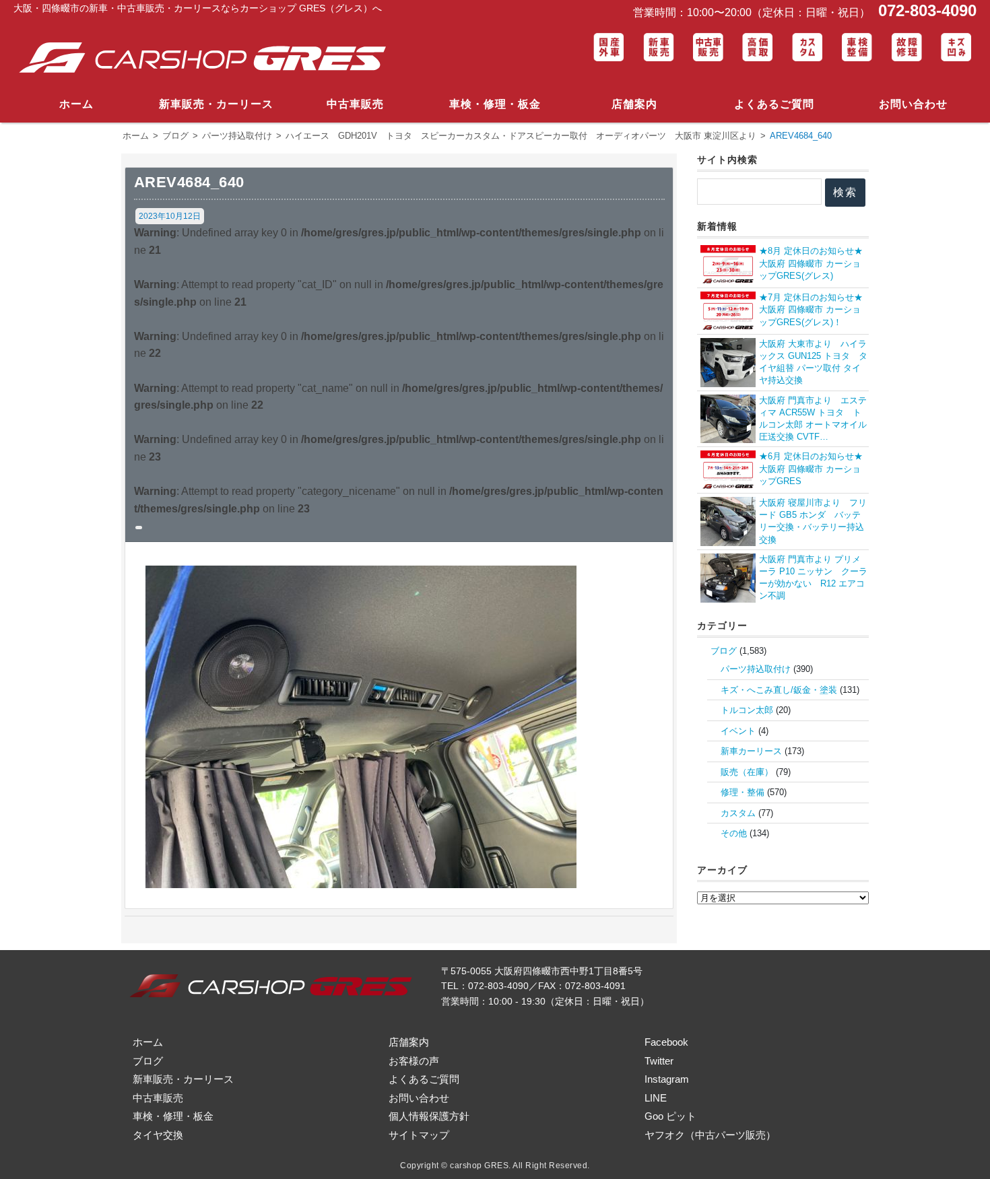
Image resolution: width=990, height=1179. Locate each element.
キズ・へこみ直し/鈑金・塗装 (779, 690)
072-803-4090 (925, 10)
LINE (656, 1098)
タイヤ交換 (158, 1135)
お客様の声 (414, 1061)
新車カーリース (751, 751)
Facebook (666, 1042)
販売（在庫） (747, 772)
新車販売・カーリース (216, 104)
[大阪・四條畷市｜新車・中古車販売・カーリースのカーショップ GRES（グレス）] (208, 58)
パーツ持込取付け (756, 669)
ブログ (724, 651)
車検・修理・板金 (495, 104)
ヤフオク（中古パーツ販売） (710, 1135)
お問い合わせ (913, 104)
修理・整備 (742, 792)
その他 (734, 833)
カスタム (738, 813)
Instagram (667, 1079)
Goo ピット (670, 1116)
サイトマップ (419, 1135)
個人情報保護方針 (429, 1116)
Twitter (659, 1061)
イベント (738, 731)
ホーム (76, 104)
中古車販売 (355, 104)
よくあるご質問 (774, 104)
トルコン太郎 (747, 710)
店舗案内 (634, 104)
